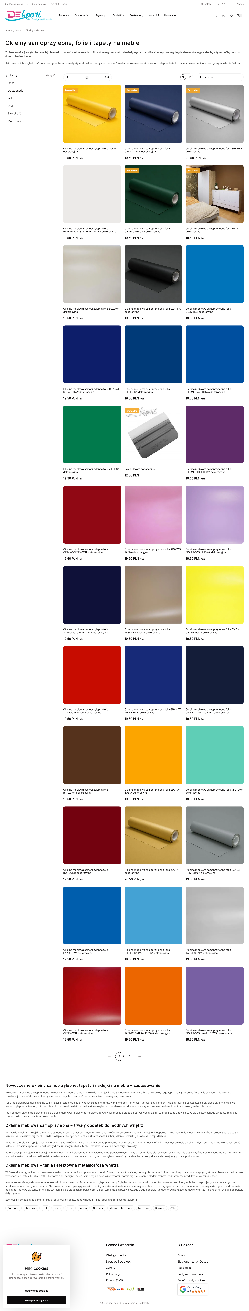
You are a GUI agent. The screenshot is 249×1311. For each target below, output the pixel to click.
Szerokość (14, 113)
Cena (11, 83)
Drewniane (13, 1208)
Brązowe (160, 1208)
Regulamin (184, 1267)
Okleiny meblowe (35, 30)
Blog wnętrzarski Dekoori (194, 1261)
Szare (70, 1208)
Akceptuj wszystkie (36, 1300)
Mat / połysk (16, 121)
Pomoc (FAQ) (114, 1280)
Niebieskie (144, 1208)
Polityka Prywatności (191, 1274)
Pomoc (240, 4)
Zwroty (110, 1267)
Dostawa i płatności (118, 1261)
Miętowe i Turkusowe (121, 1208)
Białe (45, 1208)
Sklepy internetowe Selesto (134, 1303)
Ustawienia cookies (36, 1290)
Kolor (11, 98)
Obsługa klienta (116, 1255)
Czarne (57, 1208)
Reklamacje (113, 1274)
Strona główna (13, 30)
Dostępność (15, 90)
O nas (181, 1255)
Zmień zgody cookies (191, 1280)
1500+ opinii (61, 4)
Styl (10, 106)
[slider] (87, 77)
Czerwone (98, 1208)
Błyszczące (31, 1208)
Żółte (173, 1208)
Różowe (83, 1208)
